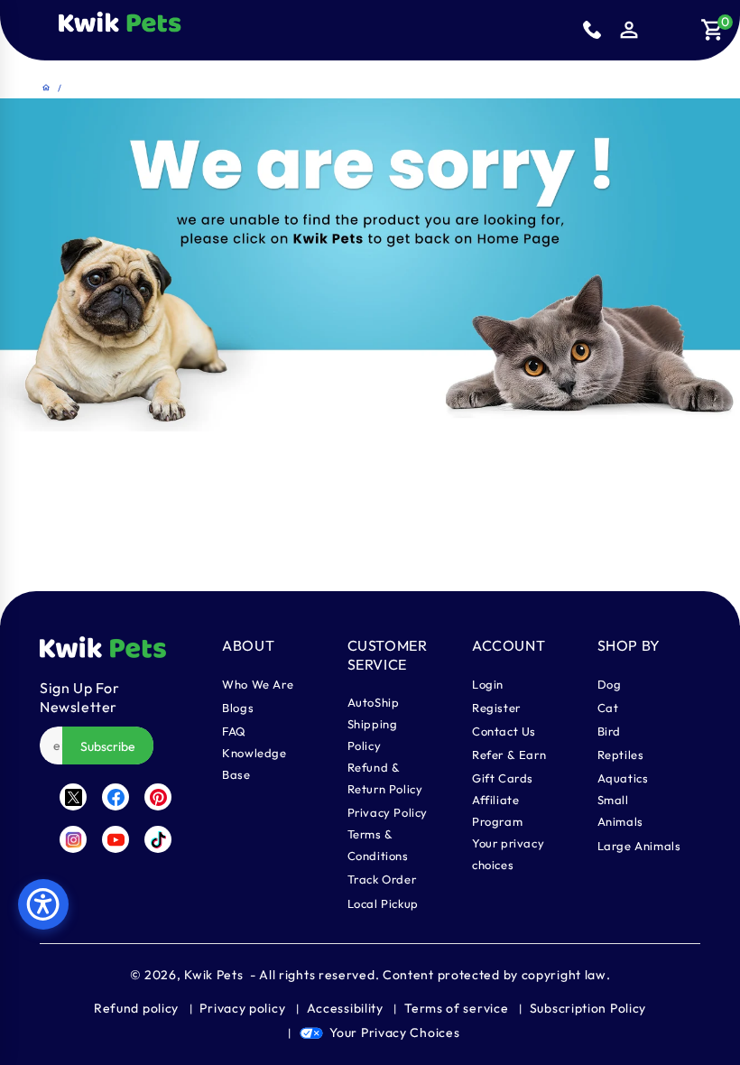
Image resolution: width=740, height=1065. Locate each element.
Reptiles (620, 754)
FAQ (234, 731)
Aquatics (623, 778)
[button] (197, 30)
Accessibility (345, 1008)
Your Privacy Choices (394, 1032)
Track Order (382, 879)
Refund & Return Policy (385, 778)
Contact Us (504, 731)
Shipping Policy (372, 735)
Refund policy (136, 1008)
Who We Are (257, 684)
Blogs (238, 707)
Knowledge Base (254, 764)
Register (496, 707)
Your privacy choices (508, 854)
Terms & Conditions (378, 845)
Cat (608, 707)
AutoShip (373, 702)
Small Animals (620, 810)
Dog (609, 684)
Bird (609, 731)
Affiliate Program (497, 810)
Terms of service (456, 1008)
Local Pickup (383, 903)
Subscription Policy (588, 1008)
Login (488, 684)
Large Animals (639, 845)
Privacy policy (242, 1008)
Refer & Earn (509, 754)
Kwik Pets (213, 975)
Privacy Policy (387, 812)
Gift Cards (502, 778)
